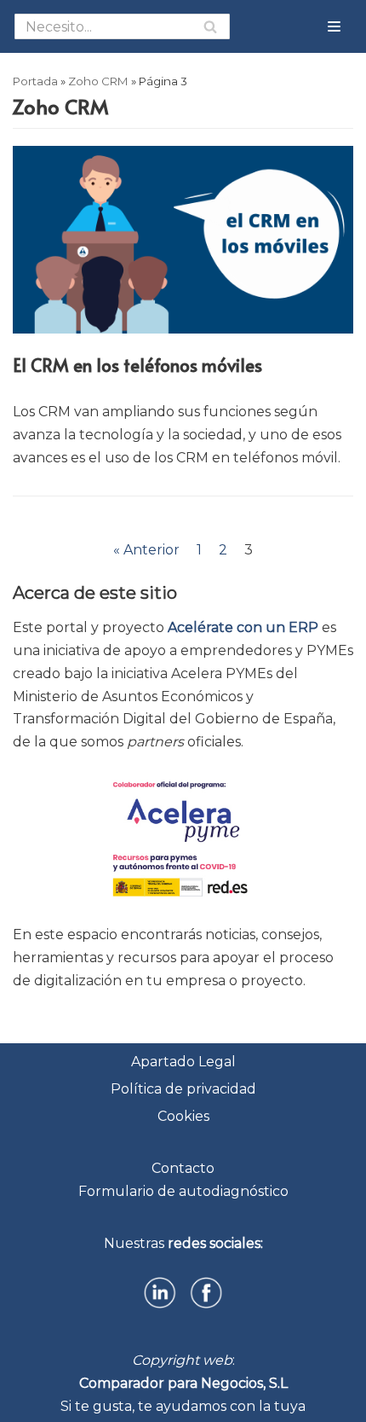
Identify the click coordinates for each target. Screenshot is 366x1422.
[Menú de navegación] (334, 26)
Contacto (183, 1168)
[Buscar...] (122, 26)
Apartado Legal (183, 1061)
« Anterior (146, 550)
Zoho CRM (98, 81)
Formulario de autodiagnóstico (183, 1191)
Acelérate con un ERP (243, 627)
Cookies (183, 1116)
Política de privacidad (183, 1089)
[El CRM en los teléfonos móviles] (183, 329)
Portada (35, 81)
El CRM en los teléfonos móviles (137, 364)
